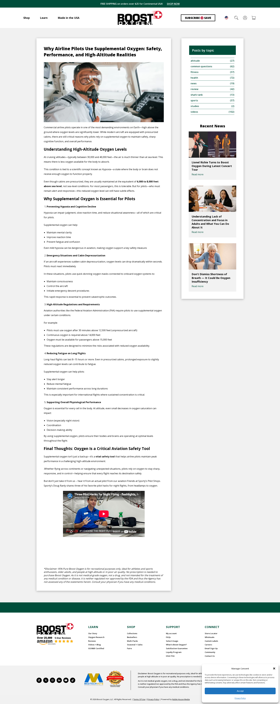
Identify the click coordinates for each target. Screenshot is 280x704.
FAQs (168, 637)
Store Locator (211, 633)
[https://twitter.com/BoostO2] (45, 680)
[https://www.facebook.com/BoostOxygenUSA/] (39, 680)
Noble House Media (181, 699)
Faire (129, 648)
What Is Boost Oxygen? (176, 644)
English (226, 18)
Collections (132, 633)
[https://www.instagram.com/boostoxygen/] (52, 680)
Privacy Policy (240, 698)
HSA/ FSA (170, 656)
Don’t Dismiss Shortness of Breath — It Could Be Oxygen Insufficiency (211, 277)
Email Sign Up (211, 648)
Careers (208, 644)
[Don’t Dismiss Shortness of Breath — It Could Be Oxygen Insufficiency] (212, 256)
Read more (197, 174)
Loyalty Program (173, 652)
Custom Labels (211, 641)
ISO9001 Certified (96, 648)
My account (171, 633)
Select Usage (172, 641)
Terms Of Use (139, 699)
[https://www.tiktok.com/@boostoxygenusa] (72, 680)
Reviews (92, 641)
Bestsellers (132, 637)
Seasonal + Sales (134, 644)
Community (210, 652)
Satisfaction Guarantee (177, 648)
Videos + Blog (94, 644)
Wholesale (209, 637)
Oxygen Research (96, 637)
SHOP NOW (173, 3)
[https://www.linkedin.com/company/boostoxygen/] (59, 680)
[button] (274, 668)
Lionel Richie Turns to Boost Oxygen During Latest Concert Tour (212, 166)
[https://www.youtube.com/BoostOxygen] (66, 680)
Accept (240, 691)
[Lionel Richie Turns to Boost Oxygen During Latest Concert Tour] (212, 144)
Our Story (92, 633)
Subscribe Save (198, 18)
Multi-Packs (132, 641)
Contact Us (210, 656)
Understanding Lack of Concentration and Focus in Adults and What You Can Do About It (210, 222)
